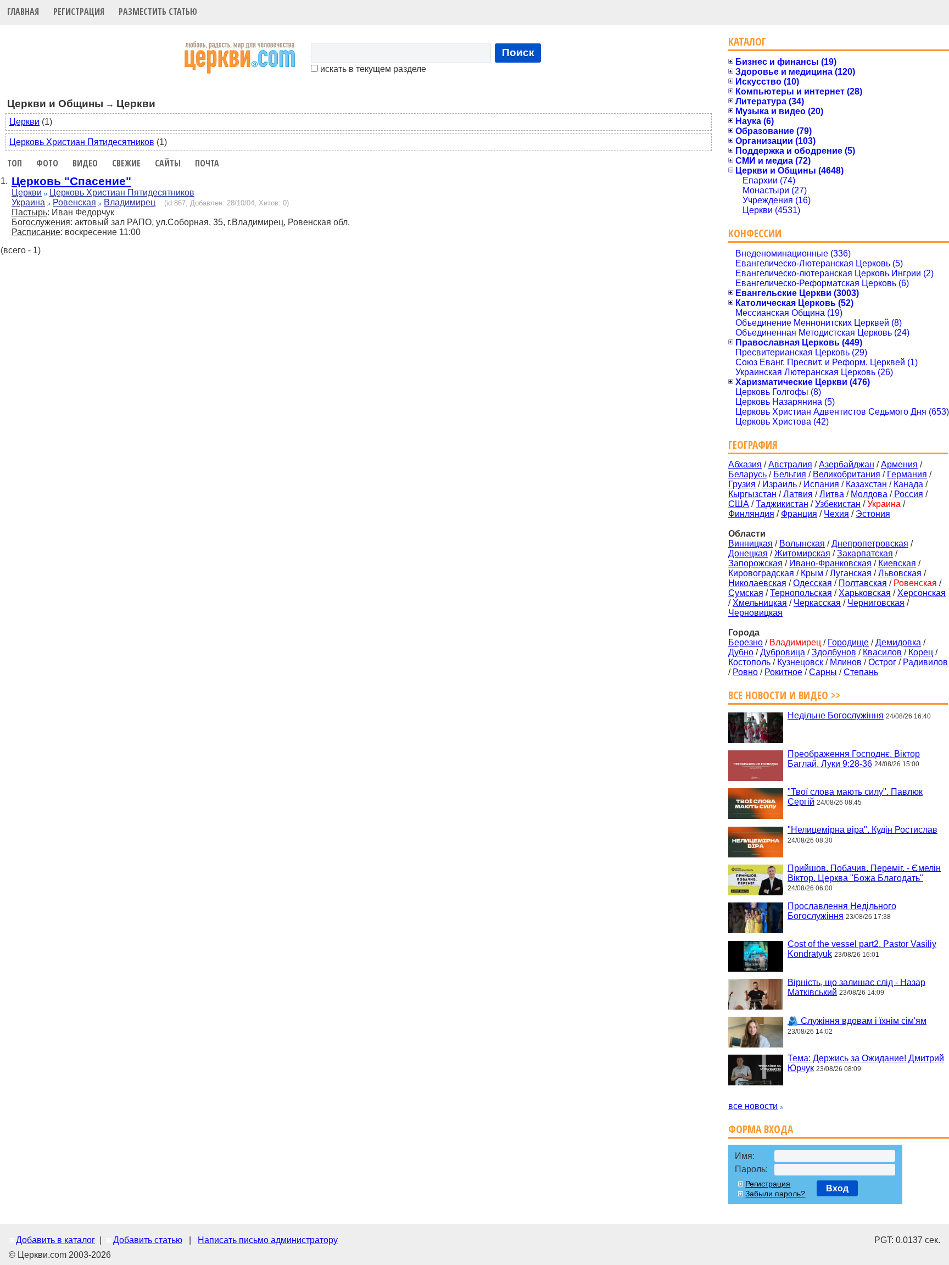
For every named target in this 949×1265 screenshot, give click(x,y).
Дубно (740, 652)
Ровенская (74, 202)
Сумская (745, 593)
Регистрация (78, 11)
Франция (799, 514)
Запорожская (755, 563)
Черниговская (876, 603)
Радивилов (925, 662)
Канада (908, 484)
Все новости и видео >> (784, 695)
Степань (861, 672)
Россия (908, 494)
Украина (28, 202)
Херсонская (921, 593)
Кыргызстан (752, 494)
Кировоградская (761, 573)
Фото (47, 163)
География (753, 444)
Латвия (798, 494)
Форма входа (760, 1129)
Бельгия (789, 474)
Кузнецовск (800, 662)
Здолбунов (834, 652)
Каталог (747, 41)
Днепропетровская (869, 543)
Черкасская (817, 603)
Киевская (897, 563)
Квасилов (882, 652)
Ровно (745, 672)
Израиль (779, 484)
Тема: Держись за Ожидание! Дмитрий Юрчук (866, 1063)
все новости (753, 1106)
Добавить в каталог (55, 1240)
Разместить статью (158, 11)
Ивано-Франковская (830, 563)
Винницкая (750, 543)
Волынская (802, 543)
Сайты (168, 163)
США (738, 504)
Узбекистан (838, 504)
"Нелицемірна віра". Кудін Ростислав (862, 829)
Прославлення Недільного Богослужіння (842, 911)
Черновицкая (755, 612)
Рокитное (783, 672)
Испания (821, 484)
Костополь (749, 662)
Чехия (836, 514)
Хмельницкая (760, 603)
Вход (837, 1188)
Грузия (742, 484)
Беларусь (747, 474)
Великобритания (846, 474)
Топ (14, 163)
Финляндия (751, 514)
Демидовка (898, 642)
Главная (23, 11)
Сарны (823, 672)
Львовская (900, 573)
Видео (85, 163)
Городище (848, 642)
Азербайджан (846, 464)
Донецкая (748, 553)
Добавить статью (147, 1240)
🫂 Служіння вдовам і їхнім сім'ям (857, 1021)
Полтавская (863, 583)
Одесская (812, 583)
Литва (831, 494)
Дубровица (782, 652)
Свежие (126, 163)
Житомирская (802, 553)
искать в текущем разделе (372, 69)
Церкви (24, 121)
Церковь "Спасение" (71, 181)
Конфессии (754, 233)
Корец (920, 652)
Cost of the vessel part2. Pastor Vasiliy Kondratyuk (862, 948)
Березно (745, 642)
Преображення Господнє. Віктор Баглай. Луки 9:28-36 (854, 758)
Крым (812, 573)
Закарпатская (865, 553)
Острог (882, 662)
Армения (899, 464)
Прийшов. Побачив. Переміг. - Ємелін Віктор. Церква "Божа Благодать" (864, 872)
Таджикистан (782, 504)
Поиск (518, 52)
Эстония (873, 514)
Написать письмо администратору (268, 1240)
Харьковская (865, 593)
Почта (207, 163)
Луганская (851, 573)
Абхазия (745, 464)
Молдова (869, 494)
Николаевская (757, 583)
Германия (907, 474)
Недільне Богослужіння (836, 715)
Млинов (846, 662)
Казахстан (866, 484)
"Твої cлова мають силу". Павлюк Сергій (855, 796)
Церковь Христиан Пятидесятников (81, 142)
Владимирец (129, 202)
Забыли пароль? (775, 1193)
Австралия (790, 464)
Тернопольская (801, 593)
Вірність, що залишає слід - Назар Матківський (856, 986)
